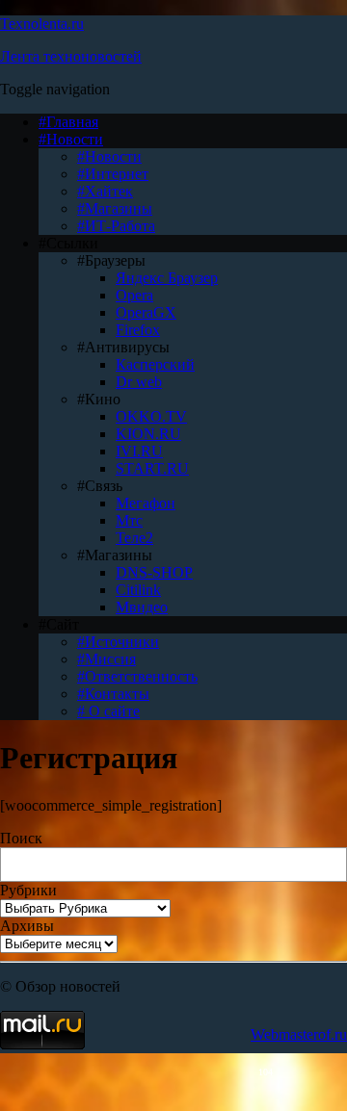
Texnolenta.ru (42, 23)
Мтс (129, 520)
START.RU (152, 468)
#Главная (68, 122)
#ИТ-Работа (116, 226)
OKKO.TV (151, 416)
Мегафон (145, 503)
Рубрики (28, 890)
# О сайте (108, 711)
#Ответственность (137, 676)
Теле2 (134, 538)
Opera (134, 295)
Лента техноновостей (71, 56)
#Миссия (106, 659)
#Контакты (113, 693)
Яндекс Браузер (167, 278)
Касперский (155, 364)
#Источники (118, 641)
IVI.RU (139, 451)
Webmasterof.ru (299, 1034)
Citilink (138, 589)
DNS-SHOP (154, 572)
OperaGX (146, 312)
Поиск (21, 838)
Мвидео (142, 607)
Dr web (139, 382)
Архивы (27, 925)
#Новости (71, 139)
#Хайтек (105, 191)
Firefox (138, 330)
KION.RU (148, 434)
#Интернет (112, 174)
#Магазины (114, 208)
